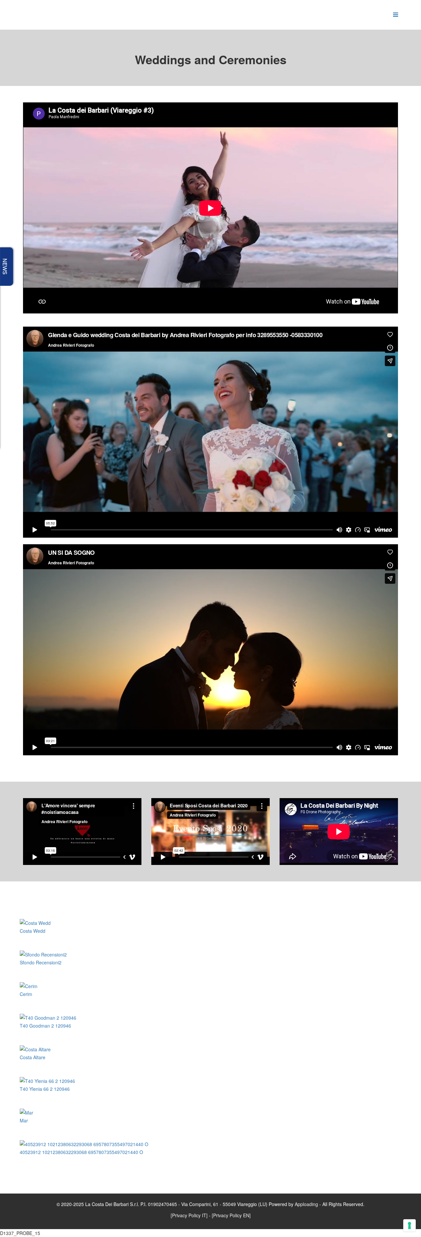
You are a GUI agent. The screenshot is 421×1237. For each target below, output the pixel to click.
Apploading (306, 1204)
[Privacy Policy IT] (189, 1215)
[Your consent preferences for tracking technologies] (409, 1225)
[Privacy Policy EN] (231, 1215)
